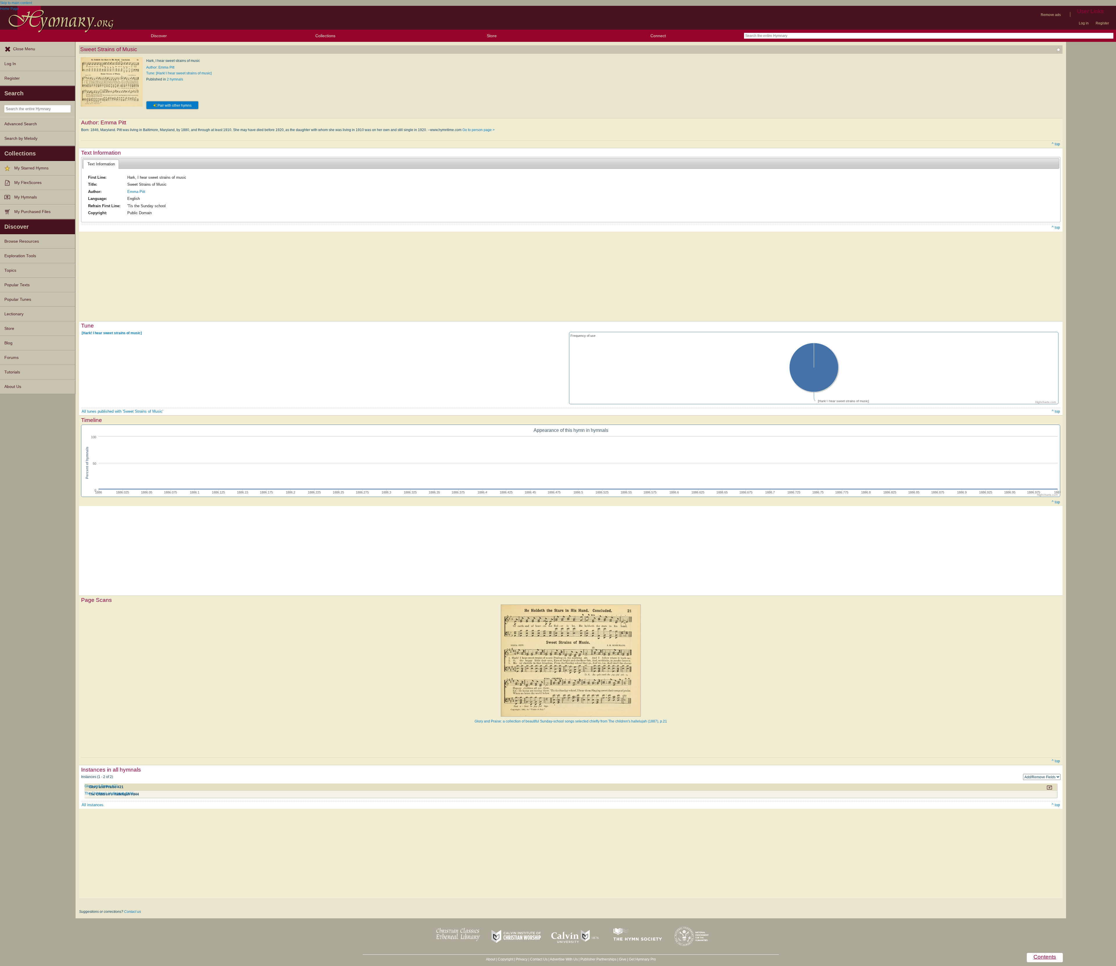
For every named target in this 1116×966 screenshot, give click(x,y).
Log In (10, 64)
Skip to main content (16, 3)
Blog (8, 343)
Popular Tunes (17, 299)
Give (622, 959)
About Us (12, 386)
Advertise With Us (564, 959)
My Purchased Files (32, 212)
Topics (10, 270)
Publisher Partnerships (598, 959)
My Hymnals (25, 197)
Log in (1084, 23)
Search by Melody (20, 138)
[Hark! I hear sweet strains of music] (112, 333)
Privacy (521, 959)
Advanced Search (20, 124)
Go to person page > (478, 130)
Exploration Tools (20, 256)
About (490, 959)
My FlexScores (28, 182)
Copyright (505, 959)
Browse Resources (21, 241)
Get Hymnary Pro (642, 959)
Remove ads (1051, 15)
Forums (11, 357)
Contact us (132, 912)
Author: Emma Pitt (160, 67)
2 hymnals (175, 79)
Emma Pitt (136, 191)
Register (1102, 23)
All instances (92, 805)
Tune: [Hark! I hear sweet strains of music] (179, 73)
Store (492, 35)
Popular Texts (17, 285)
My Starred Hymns (31, 168)
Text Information (101, 164)
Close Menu (24, 49)
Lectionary (14, 314)
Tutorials (12, 372)
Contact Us (539, 959)
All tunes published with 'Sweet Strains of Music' (122, 411)
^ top (1056, 144)
